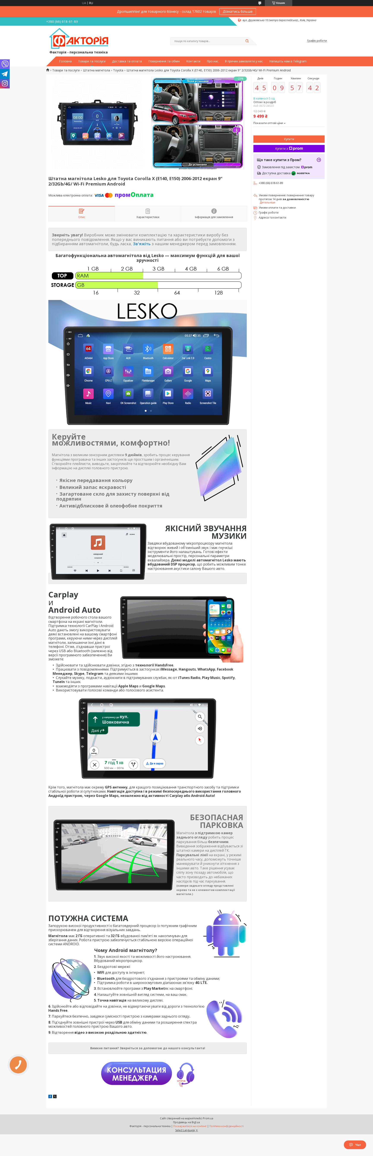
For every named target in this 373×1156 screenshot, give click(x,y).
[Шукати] (247, 41)
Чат (358, 1145)
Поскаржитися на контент (190, 1126)
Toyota (118, 70)
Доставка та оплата (127, 61)
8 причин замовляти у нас (244, 61)
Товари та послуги (92, 61)
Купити (289, 139)
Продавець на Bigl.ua (186, 1122)
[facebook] (50, 1097)
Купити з (281, 148)
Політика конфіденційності (226, 1126)
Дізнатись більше (238, 11)
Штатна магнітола (96, 70)
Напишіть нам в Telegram (288, 61)
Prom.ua (208, 1118)
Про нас (212, 61)
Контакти (193, 61)
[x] (55, 1097)
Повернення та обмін (164, 61)
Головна (65, 61)
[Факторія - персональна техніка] (79, 38)
